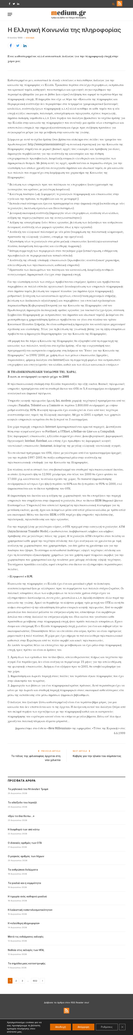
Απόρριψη (83, 1026)
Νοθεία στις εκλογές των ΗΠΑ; (26, 950)
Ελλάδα (30, 38)
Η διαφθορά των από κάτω (24, 829)
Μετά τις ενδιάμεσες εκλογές (26, 936)
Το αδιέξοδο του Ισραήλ (22, 802)
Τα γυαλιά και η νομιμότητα (24, 883)
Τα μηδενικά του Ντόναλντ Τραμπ (28, 789)
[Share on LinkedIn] (25, 45)
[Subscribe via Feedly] (119, 5)
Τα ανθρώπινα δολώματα (23, 869)
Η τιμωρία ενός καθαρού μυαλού (27, 896)
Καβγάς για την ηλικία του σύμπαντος (97, 756)
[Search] (113, 4)
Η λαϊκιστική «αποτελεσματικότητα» (30, 909)
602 (35, 980)
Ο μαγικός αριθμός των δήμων (26, 856)
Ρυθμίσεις (107, 1026)
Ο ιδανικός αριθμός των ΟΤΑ (25, 842)
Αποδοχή (60, 1026)
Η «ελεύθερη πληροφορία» (24, 923)
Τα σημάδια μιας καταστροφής (27, 963)
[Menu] (10, 14)
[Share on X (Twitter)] (18, 45)
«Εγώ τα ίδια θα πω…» (21, 816)
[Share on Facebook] (11, 45)
